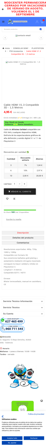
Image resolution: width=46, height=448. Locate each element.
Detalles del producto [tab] (23, 238)
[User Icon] (37, 21)
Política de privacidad (36, 414)
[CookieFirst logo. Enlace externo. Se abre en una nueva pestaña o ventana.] (3, 416)
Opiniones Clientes (22, 404)
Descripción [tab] (23, 233)
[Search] (40, 29)
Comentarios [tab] (23, 243)
